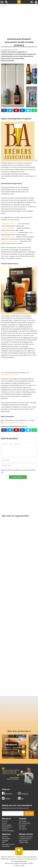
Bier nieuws (22, 825)
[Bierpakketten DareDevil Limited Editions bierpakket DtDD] (19, 671)
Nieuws (4, 6)
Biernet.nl (8, 863)
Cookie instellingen (8, 831)
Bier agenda (23, 829)
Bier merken (23, 821)
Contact (4, 823)
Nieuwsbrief (5, 846)
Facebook (8, 794)
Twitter (7, 799)
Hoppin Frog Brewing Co (10, 241)
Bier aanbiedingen (24, 823)
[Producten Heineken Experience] (10, 648)
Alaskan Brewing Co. (8, 237)
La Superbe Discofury (26, 837)
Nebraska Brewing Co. (9, 224)
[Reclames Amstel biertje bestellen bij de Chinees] (28, 601)
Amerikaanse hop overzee (10, 375)
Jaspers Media (28, 863)
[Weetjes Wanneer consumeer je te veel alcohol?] (28, 648)
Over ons (5, 821)
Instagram (25, 794)
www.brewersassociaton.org (13, 422)
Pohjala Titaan (23, 842)
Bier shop (22, 827)
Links (3, 842)
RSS (22, 799)
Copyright (5, 840)
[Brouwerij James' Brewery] (28, 554)
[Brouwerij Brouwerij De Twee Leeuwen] (10, 601)
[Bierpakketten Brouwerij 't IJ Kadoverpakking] (10, 554)
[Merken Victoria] (19, 624)
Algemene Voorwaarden (6, 837)
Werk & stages (6, 825)
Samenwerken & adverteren (7, 828)
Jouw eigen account (8, 844)
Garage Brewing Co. (8, 228)
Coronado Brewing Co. (9, 232)
